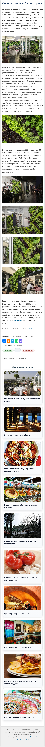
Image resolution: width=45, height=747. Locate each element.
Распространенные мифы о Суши (19, 717)
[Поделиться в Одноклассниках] (8, 341)
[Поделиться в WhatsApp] (16, 341)
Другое (30, 328)
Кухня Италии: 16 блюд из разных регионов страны (19, 469)
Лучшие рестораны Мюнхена (17, 613)
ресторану (18, 320)
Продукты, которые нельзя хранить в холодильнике (20, 578)
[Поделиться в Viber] (20, 341)
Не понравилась (28, 350)
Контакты (19, 743)
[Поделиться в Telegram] (12, 341)
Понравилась (8, 350)
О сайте (26, 743)
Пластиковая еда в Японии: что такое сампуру (20, 506)
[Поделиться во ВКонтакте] (4, 341)
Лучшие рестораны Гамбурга (17, 435)
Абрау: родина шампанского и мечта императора (20, 542)
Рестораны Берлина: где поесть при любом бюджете (20, 682)
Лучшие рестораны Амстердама (18, 647)
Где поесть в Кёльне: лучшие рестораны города (22, 399)
